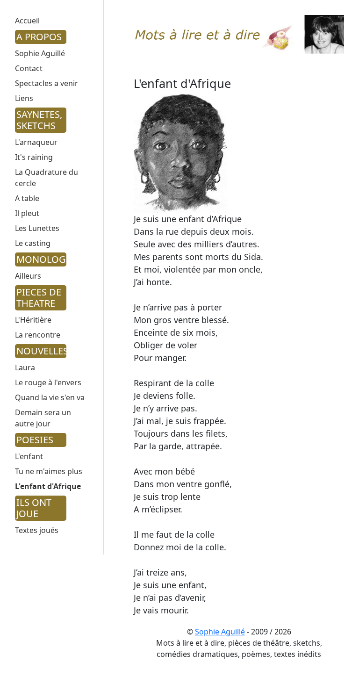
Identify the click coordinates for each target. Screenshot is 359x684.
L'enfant (29, 456)
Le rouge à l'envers (48, 382)
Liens (24, 98)
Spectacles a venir (46, 83)
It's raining (34, 157)
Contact (29, 68)
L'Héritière (33, 320)
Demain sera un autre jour (43, 418)
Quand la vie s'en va (50, 397)
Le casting (32, 243)
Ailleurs (28, 276)
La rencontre (37, 335)
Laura (25, 367)
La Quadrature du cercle (46, 177)
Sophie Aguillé (40, 53)
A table (27, 198)
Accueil (27, 20)
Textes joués (36, 530)
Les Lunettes (37, 228)
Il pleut (27, 213)
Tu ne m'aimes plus (48, 471)
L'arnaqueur (36, 142)
